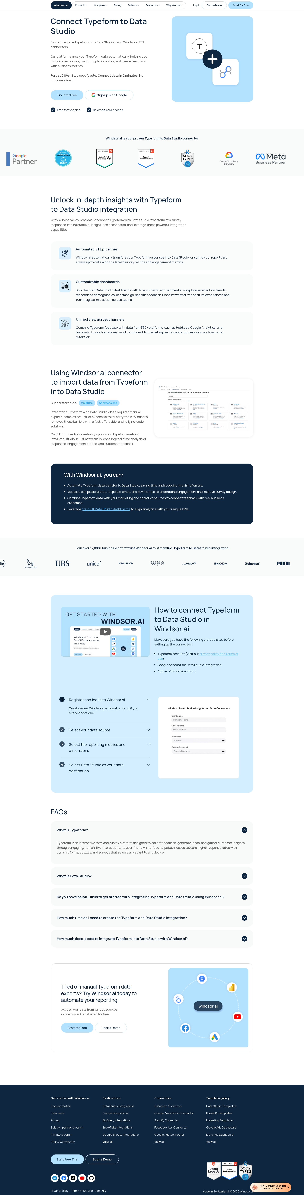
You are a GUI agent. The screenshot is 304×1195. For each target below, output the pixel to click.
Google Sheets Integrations (121, 1134)
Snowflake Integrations (118, 1127)
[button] (87, 5)
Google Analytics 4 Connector (174, 1113)
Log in (196, 5)
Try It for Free (67, 95)
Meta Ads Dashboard (219, 1134)
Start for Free (241, 5)
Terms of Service (82, 1191)
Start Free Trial (67, 1159)
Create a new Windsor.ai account (93, 708)
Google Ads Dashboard (221, 1127)
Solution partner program (67, 1127)
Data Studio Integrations (118, 1106)
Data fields (58, 1113)
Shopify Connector (166, 1120)
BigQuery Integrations (117, 1120)
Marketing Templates (220, 1120)
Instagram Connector (168, 1106)
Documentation (61, 1106)
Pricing (117, 5)
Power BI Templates (219, 1113)
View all (108, 1142)
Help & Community (63, 1142)
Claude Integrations (115, 1113)
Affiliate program (61, 1134)
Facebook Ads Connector (170, 1127)
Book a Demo (214, 5)
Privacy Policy (59, 1191)
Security (100, 1191)
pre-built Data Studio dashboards (106, 509)
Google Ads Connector (169, 1134)
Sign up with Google (112, 95)
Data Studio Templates (221, 1106)
